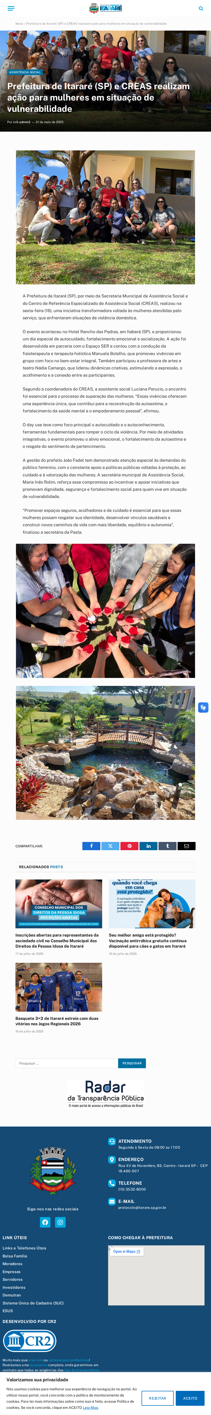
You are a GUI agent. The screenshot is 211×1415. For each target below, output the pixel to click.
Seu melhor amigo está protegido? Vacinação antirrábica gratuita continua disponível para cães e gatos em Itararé (148, 941)
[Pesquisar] (200, 8)
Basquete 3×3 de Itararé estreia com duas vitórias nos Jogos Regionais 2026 (56, 1021)
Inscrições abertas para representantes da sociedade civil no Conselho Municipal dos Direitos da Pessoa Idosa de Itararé (57, 941)
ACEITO (190, 1398)
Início (19, 23)
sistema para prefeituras (69, 1360)
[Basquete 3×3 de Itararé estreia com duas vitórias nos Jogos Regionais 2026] (58, 987)
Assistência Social (25, 72)
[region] (105, 1393)
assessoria (38, 1365)
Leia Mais (90, 1407)
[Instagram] (60, 1222)
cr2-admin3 (21, 122)
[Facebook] (45, 1222)
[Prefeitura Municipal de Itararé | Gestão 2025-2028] (105, 8)
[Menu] (11, 8)
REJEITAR (157, 1398)
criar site (36, 1360)
